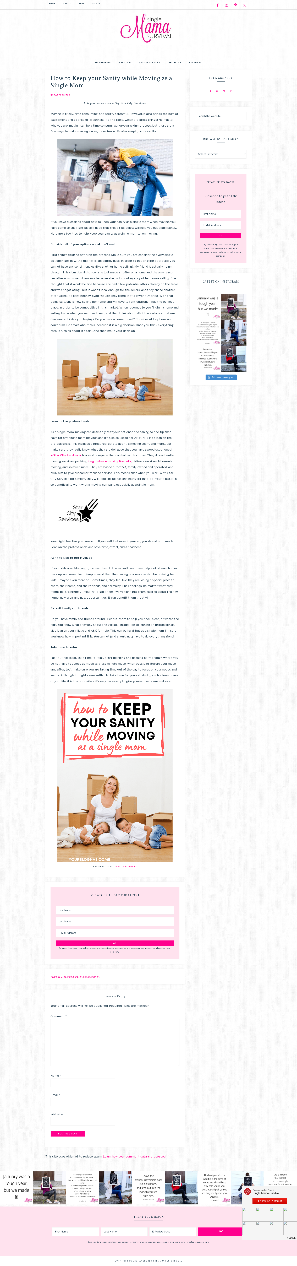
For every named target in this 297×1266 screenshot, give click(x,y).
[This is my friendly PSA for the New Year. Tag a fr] (233, 333)
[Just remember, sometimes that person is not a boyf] (214, 1187)
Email (55, 1095)
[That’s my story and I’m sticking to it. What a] (233, 307)
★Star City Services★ (66, 455)
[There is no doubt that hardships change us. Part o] (208, 333)
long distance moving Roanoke (109, 461)
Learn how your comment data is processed (134, 1156)
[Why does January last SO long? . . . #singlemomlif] (208, 307)
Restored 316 (173, 1261)
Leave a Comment (126, 866)
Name (56, 1075)
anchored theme (150, 1261)
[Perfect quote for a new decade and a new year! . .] (208, 359)
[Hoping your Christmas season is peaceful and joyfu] (233, 359)
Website (57, 1114)
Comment (59, 1016)
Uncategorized (60, 95)
